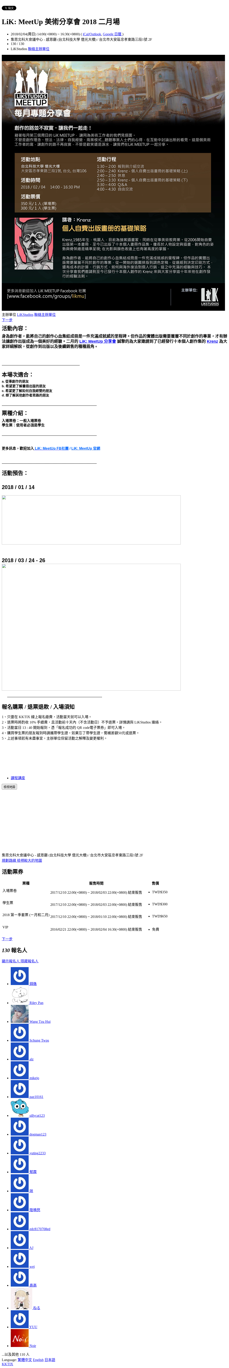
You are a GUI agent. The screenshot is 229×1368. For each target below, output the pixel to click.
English (38, 1360)
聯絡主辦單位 (38, 49)
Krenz (212, 341)
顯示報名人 (11, 961)
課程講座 (18, 778)
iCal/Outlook (92, 34)
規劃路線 (9, 860)
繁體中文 (25, 1360)
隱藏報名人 (29, 961)
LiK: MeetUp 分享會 (97, 341)
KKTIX (7, 1364)
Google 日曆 (112, 34)
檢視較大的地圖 (29, 860)
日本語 (50, 1360)
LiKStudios (25, 315)
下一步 (7, 320)
